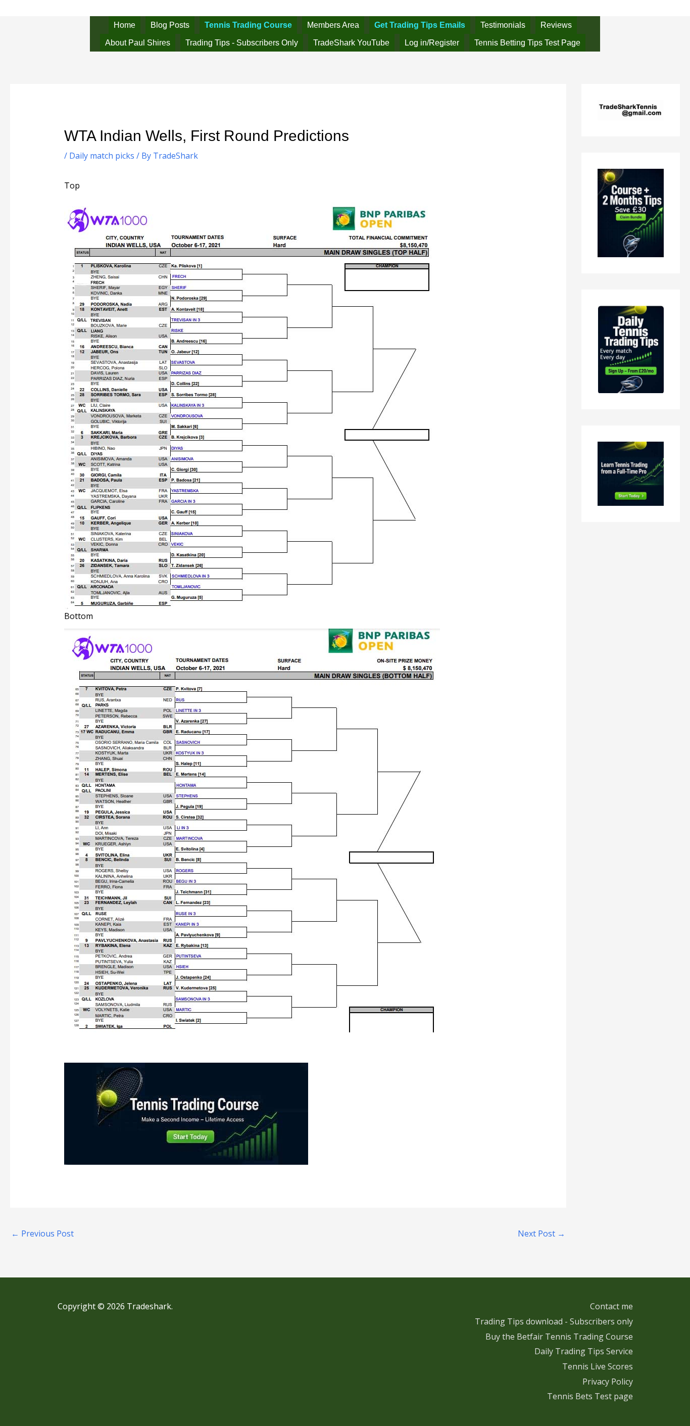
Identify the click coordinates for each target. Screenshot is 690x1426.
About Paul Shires (137, 42)
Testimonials (502, 25)
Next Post (541, 1233)
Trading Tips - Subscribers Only (241, 42)
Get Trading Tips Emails (419, 25)
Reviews (556, 25)
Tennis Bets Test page (590, 1396)
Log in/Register (432, 42)
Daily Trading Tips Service (583, 1351)
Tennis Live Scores (597, 1366)
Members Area (333, 25)
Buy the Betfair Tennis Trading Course (559, 1336)
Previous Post (42, 1233)
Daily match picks (101, 155)
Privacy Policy (607, 1381)
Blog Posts (170, 25)
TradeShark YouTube (351, 42)
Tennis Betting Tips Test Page (527, 42)
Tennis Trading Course (248, 25)
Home (124, 25)
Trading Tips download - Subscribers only (554, 1321)
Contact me (611, 1306)
